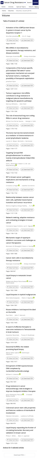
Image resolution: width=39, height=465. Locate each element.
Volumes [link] (11, 11)
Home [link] (4, 11)
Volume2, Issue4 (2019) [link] (23, 11)
